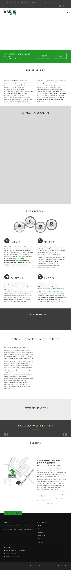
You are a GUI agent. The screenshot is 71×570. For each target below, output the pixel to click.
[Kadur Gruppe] (10, 12)
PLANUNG (15, 242)
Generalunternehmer (12, 283)
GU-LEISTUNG (17, 278)
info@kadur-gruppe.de (30, 2)
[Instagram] (60, 6)
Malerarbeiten (42, 286)
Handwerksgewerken (15, 369)
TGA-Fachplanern (20, 260)
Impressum (48, 566)
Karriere (40, 538)
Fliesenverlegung (43, 288)
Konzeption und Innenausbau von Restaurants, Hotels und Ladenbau (13, 180)
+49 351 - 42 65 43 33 (14, 2)
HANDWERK (49, 278)
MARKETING (49, 242)
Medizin (12, 128)
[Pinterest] (63, 6)
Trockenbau (52, 288)
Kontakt (40, 542)
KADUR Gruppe (11, 361)
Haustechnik (60, 288)
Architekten (7, 95)
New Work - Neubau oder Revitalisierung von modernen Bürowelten (35, 137)
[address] (4, 550)
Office (33, 128)
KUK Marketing (51, 2)
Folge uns (9, 513)
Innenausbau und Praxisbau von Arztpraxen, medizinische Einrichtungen (13, 137)
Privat (55, 168)
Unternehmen (42, 528)
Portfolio (40, 532)
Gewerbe (57, 128)
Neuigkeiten (41, 535)
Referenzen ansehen (44, 55)
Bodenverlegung (51, 286)
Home (40, 525)
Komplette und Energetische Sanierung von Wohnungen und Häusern (35, 180)
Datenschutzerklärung (36, 566)
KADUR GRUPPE (60, 55)
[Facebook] (57, 6)
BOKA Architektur (41, 2)
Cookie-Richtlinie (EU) (60, 566)
